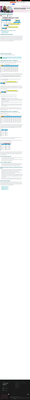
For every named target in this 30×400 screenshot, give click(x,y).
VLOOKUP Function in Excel (4, 187)
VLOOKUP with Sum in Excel (5, 31)
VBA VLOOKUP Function (4, 188)
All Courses (18, 2)
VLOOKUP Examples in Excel (5, 189)
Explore (4, 2)
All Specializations (22, 2)
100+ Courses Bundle (13, 2)
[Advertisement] (5, 200)
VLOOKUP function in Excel (4, 186)
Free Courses (7, 2)
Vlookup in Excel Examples (4, 32)
